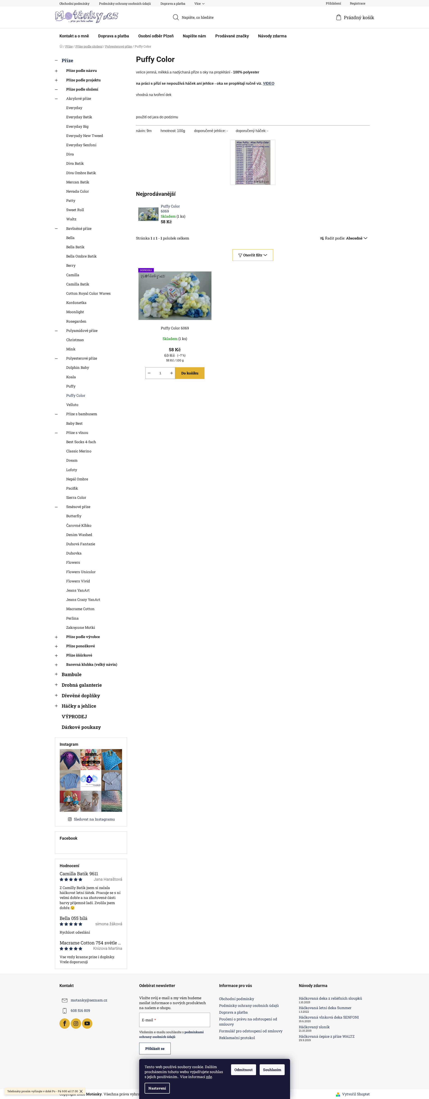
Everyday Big (77, 126)
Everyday (74, 107)
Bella (70, 237)
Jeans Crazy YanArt (83, 599)
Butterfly (73, 515)
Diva (70, 154)
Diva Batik (75, 163)
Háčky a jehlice (79, 706)
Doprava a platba (173, 3)
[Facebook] (64, 1023)
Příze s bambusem (81, 413)
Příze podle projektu (83, 80)
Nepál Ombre (77, 479)
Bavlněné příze (78, 228)
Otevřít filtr (252, 255)
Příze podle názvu (81, 70)
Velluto (72, 404)
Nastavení (157, 1088)
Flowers (73, 562)
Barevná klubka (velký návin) (91, 664)
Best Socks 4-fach (81, 441)
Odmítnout (243, 1069)
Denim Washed (79, 534)
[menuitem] (74, 36)
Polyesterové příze (81, 358)
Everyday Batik (79, 116)
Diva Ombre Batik (81, 172)
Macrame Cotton (80, 608)
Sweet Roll (75, 209)
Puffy (70, 386)
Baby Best (74, 423)
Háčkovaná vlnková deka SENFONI (329, 1017)
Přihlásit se (155, 1048)
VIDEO (268, 83)
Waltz (71, 219)
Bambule (72, 674)
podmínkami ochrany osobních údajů (171, 1034)
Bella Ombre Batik (81, 256)
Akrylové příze (78, 98)
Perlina (72, 618)
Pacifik (72, 488)
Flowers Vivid (78, 581)
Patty (70, 200)
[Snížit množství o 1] (149, 373)
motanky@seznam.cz (89, 1000)
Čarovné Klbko (78, 525)
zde (209, 1076)
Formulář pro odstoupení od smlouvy (250, 1030)
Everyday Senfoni (81, 144)
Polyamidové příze (82, 330)
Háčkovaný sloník (314, 1027)
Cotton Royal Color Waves (88, 293)
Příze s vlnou (77, 432)
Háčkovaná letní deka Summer (325, 1008)
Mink (70, 349)
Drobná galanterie (82, 685)
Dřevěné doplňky (81, 695)
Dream (71, 460)
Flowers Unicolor (81, 571)
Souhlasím (272, 1069)
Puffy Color (75, 395)
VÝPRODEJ (74, 716)
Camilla (72, 274)
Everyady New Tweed (84, 135)
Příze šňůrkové (79, 655)
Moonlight (75, 311)
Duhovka (74, 553)
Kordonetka (76, 302)
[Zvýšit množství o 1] (171, 373)
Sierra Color (76, 497)
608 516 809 (80, 1010)
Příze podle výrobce (83, 636)
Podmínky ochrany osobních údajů (125, 3)
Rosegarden (76, 321)
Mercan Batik (77, 182)
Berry (70, 265)
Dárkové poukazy (81, 727)
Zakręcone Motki (80, 627)
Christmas (75, 339)
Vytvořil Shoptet (356, 1094)
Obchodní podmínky (74, 3)
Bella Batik (75, 246)
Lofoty (71, 469)
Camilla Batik (77, 284)
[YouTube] (87, 1023)
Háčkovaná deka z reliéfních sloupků (330, 998)
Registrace (357, 3)
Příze (67, 60)
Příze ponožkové (80, 645)
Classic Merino (78, 451)
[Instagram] (76, 1023)
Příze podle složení (82, 89)
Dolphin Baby (77, 367)
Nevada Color (77, 191)
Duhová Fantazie (80, 543)
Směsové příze (78, 506)
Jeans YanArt (78, 590)
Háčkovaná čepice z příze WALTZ (326, 1036)
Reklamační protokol (237, 1037)
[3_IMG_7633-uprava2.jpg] (252, 162)
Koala (71, 376)
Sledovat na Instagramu (94, 819)
